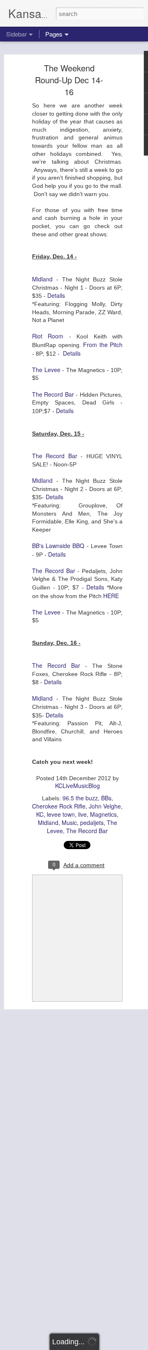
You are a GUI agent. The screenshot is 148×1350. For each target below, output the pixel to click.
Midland (42, 279)
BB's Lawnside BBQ (58, 545)
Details (56, 295)
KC (40, 814)
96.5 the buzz (80, 798)
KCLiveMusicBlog (77, 785)
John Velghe (105, 806)
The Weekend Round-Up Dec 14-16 (69, 80)
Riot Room (47, 336)
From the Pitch (103, 344)
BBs (106, 798)
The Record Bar (53, 394)
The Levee (46, 369)
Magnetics (103, 814)
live (82, 814)
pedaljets (92, 822)
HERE (111, 596)
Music (69, 822)
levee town (61, 814)
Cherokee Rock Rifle (59, 806)
